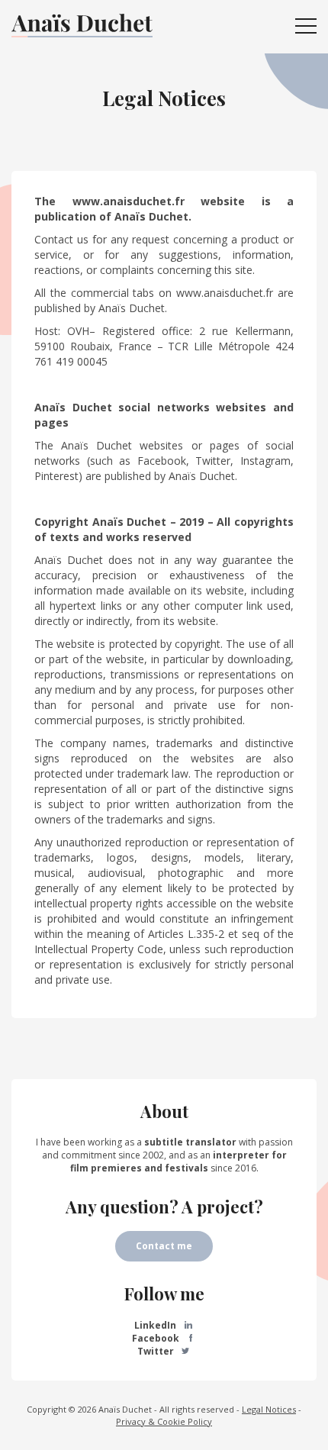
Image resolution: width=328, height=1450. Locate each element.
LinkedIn (156, 1325)
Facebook (157, 1338)
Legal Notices (269, 1409)
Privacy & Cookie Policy (164, 1421)
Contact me (164, 1245)
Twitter (156, 1351)
